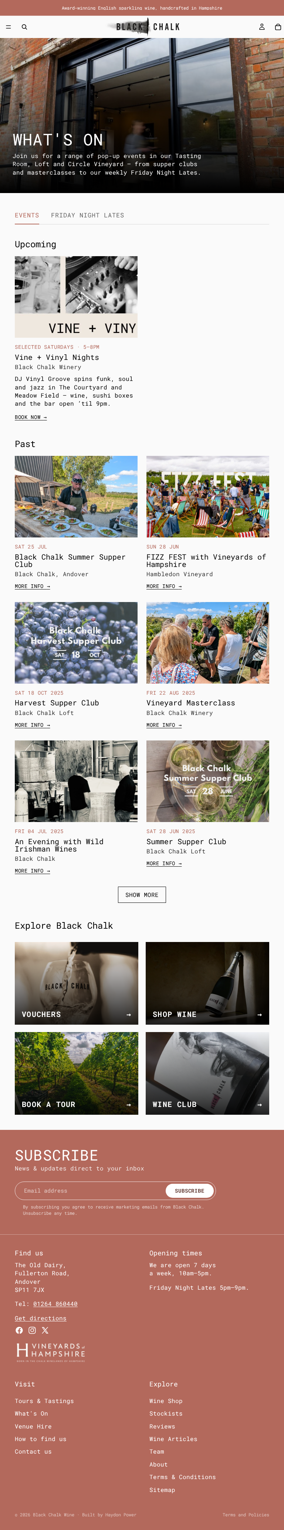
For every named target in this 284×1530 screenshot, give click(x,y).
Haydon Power (120, 1514)
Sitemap (162, 1489)
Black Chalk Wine (53, 1514)
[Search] (24, 27)
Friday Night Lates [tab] (87, 215)
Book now (31, 417)
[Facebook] (19, 1330)
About (158, 1464)
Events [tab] (27, 215)
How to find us (41, 1439)
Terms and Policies (246, 1514)
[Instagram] (32, 1330)
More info (32, 586)
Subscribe (189, 1190)
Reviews (162, 1426)
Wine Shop (166, 1400)
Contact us (33, 1451)
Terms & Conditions (182, 1477)
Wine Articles (173, 1439)
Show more (142, 894)
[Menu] (8, 26)
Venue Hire (33, 1426)
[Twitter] (45, 1330)
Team (156, 1451)
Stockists (166, 1413)
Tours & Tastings (44, 1400)
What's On (31, 1413)
